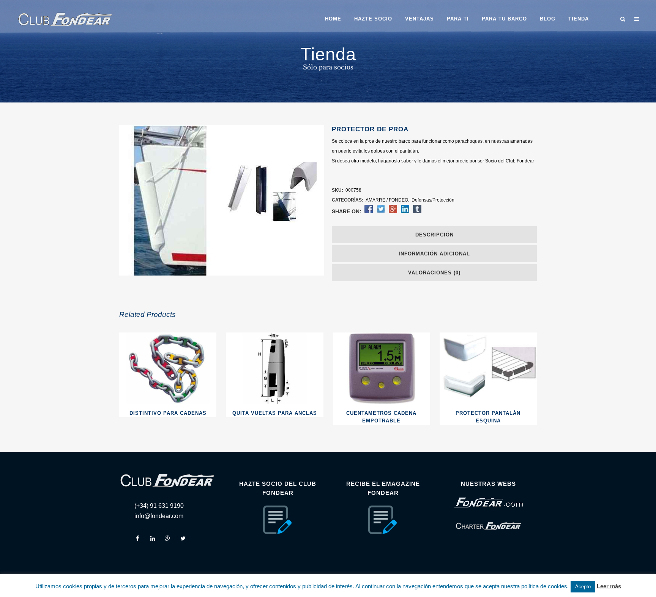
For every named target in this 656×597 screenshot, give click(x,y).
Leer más (609, 586)
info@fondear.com (158, 516)
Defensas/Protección (433, 200)
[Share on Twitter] (381, 211)
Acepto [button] (583, 586)
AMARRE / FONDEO (387, 200)
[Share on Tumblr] (417, 211)
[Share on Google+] (393, 211)
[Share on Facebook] (368, 211)
